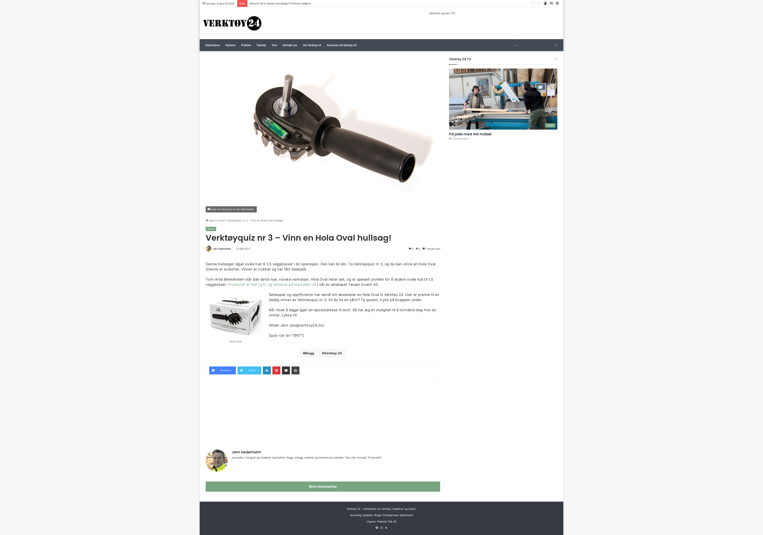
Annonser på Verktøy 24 (342, 45)
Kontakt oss (290, 45)
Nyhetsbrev (212, 45)
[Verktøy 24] (232, 23)
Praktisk (246, 45)
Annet (221, 220)
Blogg (309, 353)
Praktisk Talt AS (386, 521)
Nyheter (231, 45)
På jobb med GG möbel (470, 134)
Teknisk (261, 45)
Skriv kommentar (323, 486)
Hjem (211, 220)
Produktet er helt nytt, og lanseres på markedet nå (272, 284)
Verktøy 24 (333, 353)
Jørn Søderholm (222, 248)
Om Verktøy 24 (312, 45)
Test (274, 45)
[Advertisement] (323, 412)
